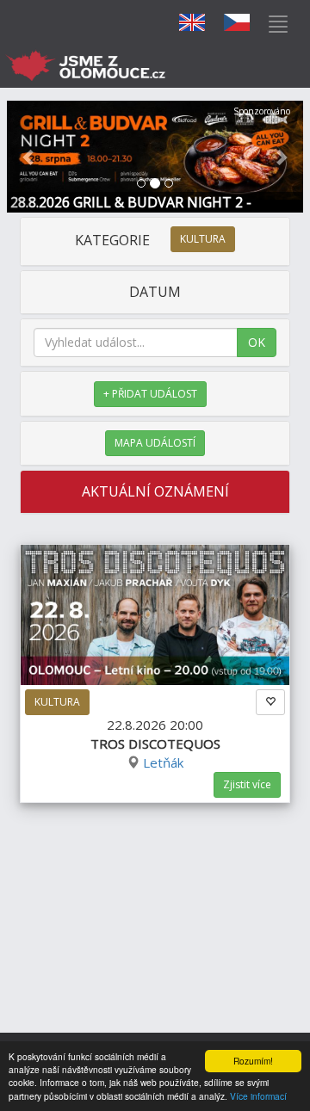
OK (256, 342)
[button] (29, 157)
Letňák (163, 762)
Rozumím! (253, 1060)
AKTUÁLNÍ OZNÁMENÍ (155, 491)
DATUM (155, 291)
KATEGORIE (150, 240)
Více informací (258, 1095)
